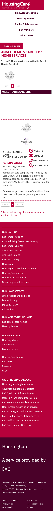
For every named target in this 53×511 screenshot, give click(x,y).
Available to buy (10, 259)
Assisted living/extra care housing (20, 241)
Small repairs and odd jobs (16, 296)
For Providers (26, 30)
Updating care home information (19, 398)
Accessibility (32, 500)
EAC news (7, 361)
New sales (7, 264)
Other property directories (16, 282)
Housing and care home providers (20, 268)
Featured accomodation (14, 277)
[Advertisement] (26, 107)
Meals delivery (10, 305)
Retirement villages (12, 246)
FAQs (4, 370)
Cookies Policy (8, 507)
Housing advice (10, 340)
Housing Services (26, 18)
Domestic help (10, 300)
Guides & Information (26, 24)
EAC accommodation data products (20, 402)
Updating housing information (18, 384)
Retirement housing (12, 237)
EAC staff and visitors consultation (20, 420)
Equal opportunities (35, 504)
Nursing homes (10, 326)
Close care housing (12, 250)
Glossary (6, 366)
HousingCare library (12, 357)
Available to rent (11, 255)
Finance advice (10, 349)
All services (8, 309)
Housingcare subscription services (20, 407)
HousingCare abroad (13, 273)
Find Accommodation (26, 13)
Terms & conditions (10, 500)
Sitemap (30, 507)
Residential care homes (14, 322)
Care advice (8, 344)
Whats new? (26, 35)
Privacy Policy (7, 504)
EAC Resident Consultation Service (20, 416)
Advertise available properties (18, 389)
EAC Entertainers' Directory (16, 425)
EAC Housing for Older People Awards (22, 411)
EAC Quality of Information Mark (19, 393)
